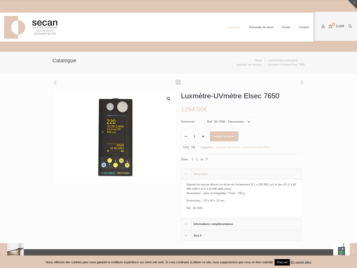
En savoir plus (301, 262)
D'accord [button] (282, 262)
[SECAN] (34, 27)
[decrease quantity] (185, 136)
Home (258, 60)
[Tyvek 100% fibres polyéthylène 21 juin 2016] (12, 251)
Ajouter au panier (224, 136)
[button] (169, 99)
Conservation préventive (283, 60)
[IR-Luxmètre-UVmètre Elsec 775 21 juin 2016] (345, 251)
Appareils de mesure (248, 64)
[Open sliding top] (352, 4)
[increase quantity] (203, 136)
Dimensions (188, 121)
